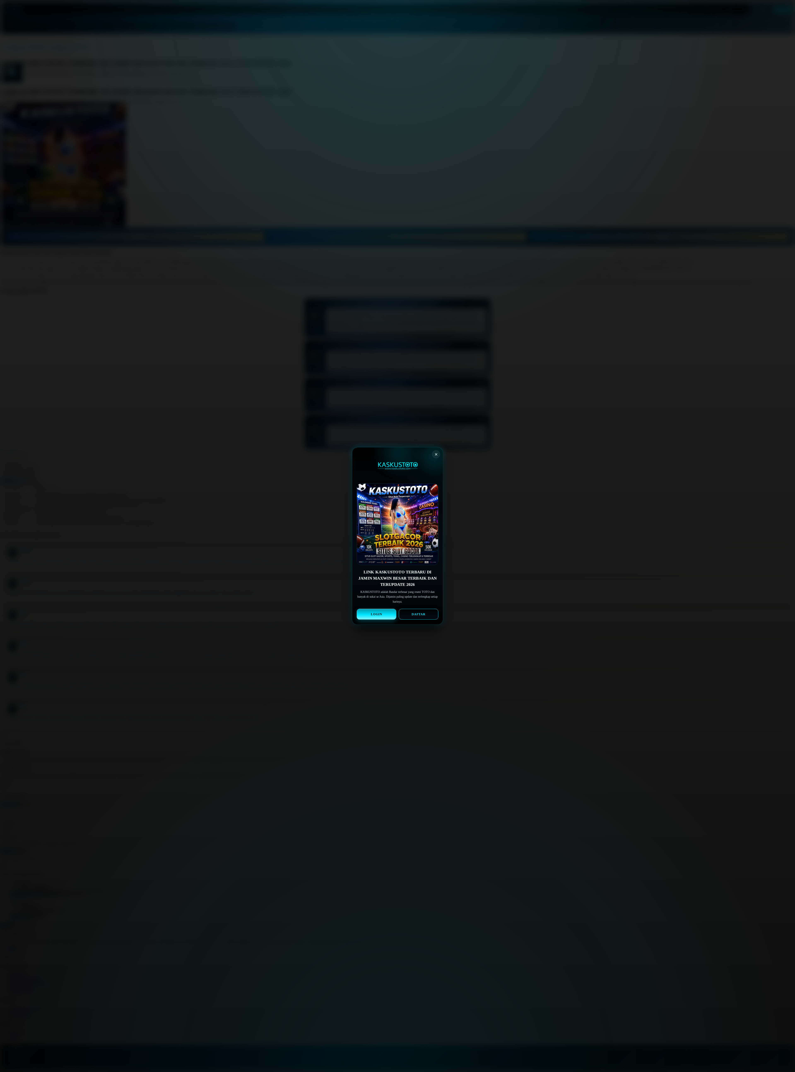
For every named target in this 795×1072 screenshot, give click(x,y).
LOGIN (376, 614)
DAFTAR (418, 614)
